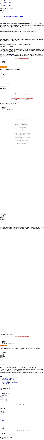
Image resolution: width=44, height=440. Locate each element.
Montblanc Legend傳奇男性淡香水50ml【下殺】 (7, 384)
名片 (2, 13)
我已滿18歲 (2, 438)
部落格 (2, 12)
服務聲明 (28, 430)
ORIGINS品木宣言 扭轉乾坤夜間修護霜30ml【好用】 (8, 379)
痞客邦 (5, 393)
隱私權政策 (26, 430)
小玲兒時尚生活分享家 (5, 5)
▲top (1, 396)
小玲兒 (1, 389)
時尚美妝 (6, 10)
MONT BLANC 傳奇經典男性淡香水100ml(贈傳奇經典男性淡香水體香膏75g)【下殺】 (12, 381)
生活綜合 (6, 395)
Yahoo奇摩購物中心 (11, 55)
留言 (6, 393)
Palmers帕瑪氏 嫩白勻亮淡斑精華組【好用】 (7, 378)
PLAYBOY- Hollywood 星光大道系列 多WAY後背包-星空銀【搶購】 (10, 382)
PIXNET (17, 430)
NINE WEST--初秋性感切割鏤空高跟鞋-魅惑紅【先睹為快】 (13, 16)
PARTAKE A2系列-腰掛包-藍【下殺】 (6, 383)
